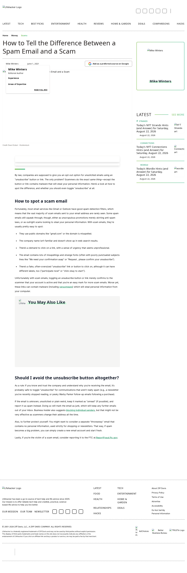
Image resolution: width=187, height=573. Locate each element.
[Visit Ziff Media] (6, 552)
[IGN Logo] (154, 552)
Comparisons (161, 23)
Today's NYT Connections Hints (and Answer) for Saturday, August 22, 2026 (152, 150)
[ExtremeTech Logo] (132, 552)
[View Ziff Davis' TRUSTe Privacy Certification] (177, 531)
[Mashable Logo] (84, 552)
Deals (141, 23)
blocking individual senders (80, 410)
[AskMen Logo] (108, 552)
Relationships (102, 507)
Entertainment (60, 23)
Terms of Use (157, 497)
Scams (24, 35)
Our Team (26, 511)
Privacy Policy (158, 492)
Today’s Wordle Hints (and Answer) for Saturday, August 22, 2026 (152, 171)
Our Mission (10, 511)
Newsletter (41, 511)
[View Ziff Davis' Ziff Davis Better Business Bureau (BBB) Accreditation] (159, 531)
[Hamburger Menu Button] (183, 11)
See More (178, 114)
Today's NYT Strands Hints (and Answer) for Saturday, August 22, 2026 (152, 128)
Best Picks (37, 23)
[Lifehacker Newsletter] (176, 11)
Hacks (180, 23)
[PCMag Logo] (64, 552)
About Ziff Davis (159, 488)
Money (14, 35)
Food (97, 493)
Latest (7, 23)
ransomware (65, 286)
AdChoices (144, 531)
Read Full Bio (40, 90)
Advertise (156, 501)
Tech (21, 23)
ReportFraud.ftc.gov (106, 437)
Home (5, 35)
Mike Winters (12, 63)
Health (82, 23)
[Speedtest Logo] (177, 552)
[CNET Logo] (24, 552)
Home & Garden (121, 23)
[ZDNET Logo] (44, 552)
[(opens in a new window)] (54, 511)
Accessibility (157, 506)
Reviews (99, 23)
